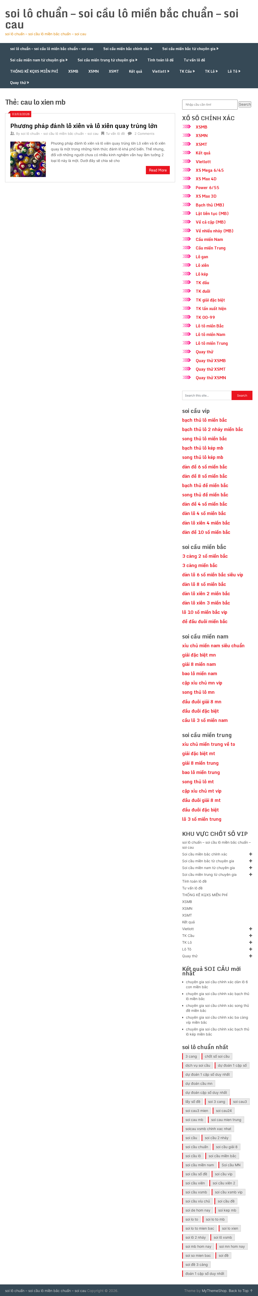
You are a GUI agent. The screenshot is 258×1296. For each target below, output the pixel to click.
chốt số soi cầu (217, 1056)
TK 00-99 (205, 317)
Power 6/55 (207, 187)
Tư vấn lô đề (194, 60)
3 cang (191, 1056)
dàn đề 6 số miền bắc (204, 466)
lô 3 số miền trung (201, 819)
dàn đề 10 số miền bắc (206, 532)
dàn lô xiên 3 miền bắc (206, 603)
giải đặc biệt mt (198, 753)
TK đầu (202, 282)
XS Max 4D (206, 179)
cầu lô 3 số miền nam (205, 720)
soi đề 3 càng (196, 1264)
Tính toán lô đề (160, 60)
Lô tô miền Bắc (210, 326)
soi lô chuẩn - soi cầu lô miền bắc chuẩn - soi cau (60, 134)
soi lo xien (230, 1228)
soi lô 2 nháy (195, 1237)
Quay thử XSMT (211, 369)
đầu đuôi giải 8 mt (201, 800)
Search (245, 104)
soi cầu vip (224, 1174)
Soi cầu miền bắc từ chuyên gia (188, 49)
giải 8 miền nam (199, 664)
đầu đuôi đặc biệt (200, 711)
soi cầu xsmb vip (229, 1192)
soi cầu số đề (196, 1174)
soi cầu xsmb (196, 1192)
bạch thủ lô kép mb (202, 448)
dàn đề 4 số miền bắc (204, 504)
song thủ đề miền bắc (205, 494)
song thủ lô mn (198, 692)
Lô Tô (232, 71)
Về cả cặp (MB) (211, 222)
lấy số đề (192, 1101)
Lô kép (202, 274)
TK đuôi (203, 291)
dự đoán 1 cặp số (232, 1065)
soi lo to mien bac (199, 1228)
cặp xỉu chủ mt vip (201, 791)
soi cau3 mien (196, 1110)
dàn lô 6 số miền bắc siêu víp (212, 574)
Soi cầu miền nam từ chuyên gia (37, 60)
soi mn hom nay (232, 1246)
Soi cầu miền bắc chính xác (126, 49)
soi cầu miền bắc (222, 1156)
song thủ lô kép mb (202, 457)
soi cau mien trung (226, 1119)
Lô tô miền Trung (212, 343)
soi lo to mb (215, 1219)
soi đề (224, 1255)
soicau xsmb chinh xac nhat (208, 1129)
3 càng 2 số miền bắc (205, 556)
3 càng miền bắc (199, 565)
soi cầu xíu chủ (197, 1201)
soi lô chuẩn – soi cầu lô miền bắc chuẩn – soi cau (122, 18)
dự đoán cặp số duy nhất (206, 1092)
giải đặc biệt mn (199, 655)
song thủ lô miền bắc (204, 438)
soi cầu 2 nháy (217, 1138)
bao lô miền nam (199, 673)
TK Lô (210, 71)
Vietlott (159, 71)
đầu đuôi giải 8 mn (201, 701)
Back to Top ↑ (241, 1290)
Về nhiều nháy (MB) (215, 231)
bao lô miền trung (201, 772)
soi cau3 (240, 1101)
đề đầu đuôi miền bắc (205, 621)
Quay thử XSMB (211, 360)
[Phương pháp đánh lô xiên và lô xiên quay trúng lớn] (28, 158)
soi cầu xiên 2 (224, 1183)
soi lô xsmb (223, 1237)
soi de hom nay (197, 1210)
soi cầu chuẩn (196, 1147)
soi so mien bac (198, 1255)
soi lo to (191, 1219)
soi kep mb (227, 1210)
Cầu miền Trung (210, 248)
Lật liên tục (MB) (212, 213)
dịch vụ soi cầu (197, 1065)
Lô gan (202, 256)
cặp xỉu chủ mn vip (202, 682)
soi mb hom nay (198, 1246)
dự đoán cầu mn (198, 1083)
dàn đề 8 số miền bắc (204, 476)
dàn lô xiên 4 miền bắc (206, 523)
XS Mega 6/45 (210, 170)
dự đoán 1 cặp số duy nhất (207, 1074)
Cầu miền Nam (209, 239)
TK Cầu (185, 71)
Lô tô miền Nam (210, 334)
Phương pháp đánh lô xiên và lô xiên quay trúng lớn (83, 126)
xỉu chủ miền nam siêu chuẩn (213, 645)
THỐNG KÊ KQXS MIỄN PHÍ (34, 71)
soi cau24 (224, 1110)
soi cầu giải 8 (227, 1147)
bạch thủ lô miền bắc (204, 420)
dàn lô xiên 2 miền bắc (206, 593)
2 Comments (144, 134)
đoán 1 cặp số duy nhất (204, 1273)
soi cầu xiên (195, 1183)
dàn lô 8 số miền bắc (204, 584)
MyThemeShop (214, 1290)
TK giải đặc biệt (210, 300)
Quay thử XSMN (211, 377)
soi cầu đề (226, 1201)
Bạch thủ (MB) (210, 205)
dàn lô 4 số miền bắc (204, 513)
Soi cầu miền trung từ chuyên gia (106, 60)
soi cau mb (194, 1119)
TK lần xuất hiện (211, 308)
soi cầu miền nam (199, 1165)
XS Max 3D (206, 196)
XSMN (93, 71)
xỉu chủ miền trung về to (208, 744)
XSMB (73, 71)
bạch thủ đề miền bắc (205, 485)
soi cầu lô (193, 1156)
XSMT (114, 71)
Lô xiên (202, 265)
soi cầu (191, 1138)
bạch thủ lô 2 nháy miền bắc (212, 429)
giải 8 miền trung (200, 763)
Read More (158, 170)
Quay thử (18, 82)
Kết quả (135, 71)
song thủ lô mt (198, 781)
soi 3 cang (216, 1101)
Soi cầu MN (231, 1165)
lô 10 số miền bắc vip (204, 612)
